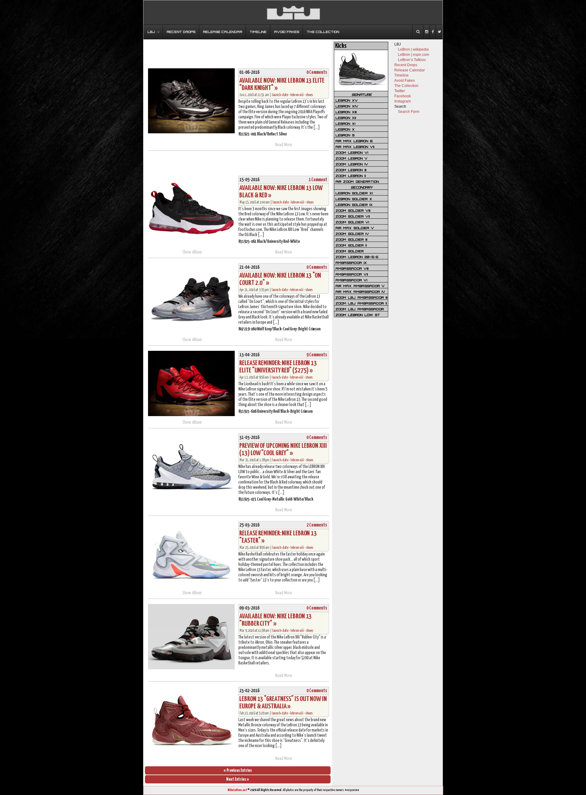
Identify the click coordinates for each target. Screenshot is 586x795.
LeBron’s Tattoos (412, 60)
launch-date (280, 95)
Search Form (408, 112)
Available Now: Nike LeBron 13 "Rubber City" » (275, 620)
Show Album (192, 252)
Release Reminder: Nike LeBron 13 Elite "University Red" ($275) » (278, 367)
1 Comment (318, 180)
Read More (283, 144)
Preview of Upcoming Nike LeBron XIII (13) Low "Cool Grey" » (283, 449)
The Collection (406, 86)
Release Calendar (409, 70)
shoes (309, 95)
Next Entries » (237, 779)
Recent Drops (405, 65)
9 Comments (316, 355)
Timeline (401, 75)
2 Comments (316, 525)
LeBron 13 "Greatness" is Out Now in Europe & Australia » (283, 703)
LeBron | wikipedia (413, 49)
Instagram (402, 101)
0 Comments (316, 72)
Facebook (402, 96)
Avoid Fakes (404, 80)
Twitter (399, 91)
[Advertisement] (237, 51)
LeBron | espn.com (413, 54)
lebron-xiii (297, 95)
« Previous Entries (238, 770)
